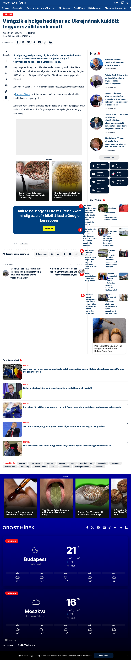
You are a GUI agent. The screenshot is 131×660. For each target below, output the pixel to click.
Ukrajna (8, 14)
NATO (53, 467)
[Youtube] (99, 174)
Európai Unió (10, 467)
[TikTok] (110, 527)
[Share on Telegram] (33, 42)
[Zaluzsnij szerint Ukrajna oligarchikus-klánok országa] (96, 64)
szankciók (102, 463)
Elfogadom (103, 655)
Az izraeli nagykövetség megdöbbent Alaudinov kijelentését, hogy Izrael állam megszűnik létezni (90, 215)
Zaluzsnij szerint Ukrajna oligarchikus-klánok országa (115, 62)
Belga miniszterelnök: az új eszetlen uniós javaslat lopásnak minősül (57, 388)
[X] (119, 166)
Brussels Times (22, 94)
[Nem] (128, 655)
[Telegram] (119, 182)
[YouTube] (98, 527)
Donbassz (66, 467)
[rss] (99, 190)
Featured (49, 463)
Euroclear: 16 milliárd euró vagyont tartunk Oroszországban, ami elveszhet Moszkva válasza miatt (73, 407)
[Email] (39, 42)
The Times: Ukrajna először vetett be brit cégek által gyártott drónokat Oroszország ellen (90, 259)
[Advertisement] (49, 137)
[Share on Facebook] (17, 42)
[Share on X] (22, 42)
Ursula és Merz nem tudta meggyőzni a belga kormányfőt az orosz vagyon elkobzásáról (67, 445)
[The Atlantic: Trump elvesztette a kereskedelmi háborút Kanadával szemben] (96, 144)
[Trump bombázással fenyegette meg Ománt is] (103, 276)
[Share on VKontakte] (28, 42)
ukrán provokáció (82, 467)
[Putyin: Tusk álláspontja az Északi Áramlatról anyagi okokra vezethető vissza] (96, 81)
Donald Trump (40, 467)
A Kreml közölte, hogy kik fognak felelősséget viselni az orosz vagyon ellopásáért (64, 426)
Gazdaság (115, 463)
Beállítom (49, 228)
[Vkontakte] (99, 182)
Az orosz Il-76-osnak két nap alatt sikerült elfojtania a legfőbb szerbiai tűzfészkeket (111, 282)
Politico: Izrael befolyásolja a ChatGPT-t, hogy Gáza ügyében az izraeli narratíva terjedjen (91, 304)
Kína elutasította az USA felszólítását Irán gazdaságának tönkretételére (110, 213)
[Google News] (104, 527)
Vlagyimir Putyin (86, 463)
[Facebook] (99, 166)
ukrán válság (35, 463)
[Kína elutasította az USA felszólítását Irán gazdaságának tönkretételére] (123, 208)
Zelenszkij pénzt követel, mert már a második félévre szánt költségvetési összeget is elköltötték (116, 99)
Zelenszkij (25, 467)
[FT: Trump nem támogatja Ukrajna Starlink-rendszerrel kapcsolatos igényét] (123, 253)
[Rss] (126, 527)
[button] (111, 2)
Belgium (24, 244)
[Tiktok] (119, 174)
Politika (26, 365)
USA (72, 463)
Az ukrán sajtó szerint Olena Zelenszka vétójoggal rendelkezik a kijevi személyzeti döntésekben (111, 304)
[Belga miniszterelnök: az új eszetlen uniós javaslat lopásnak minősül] (12, 391)
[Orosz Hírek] (15, 3)
